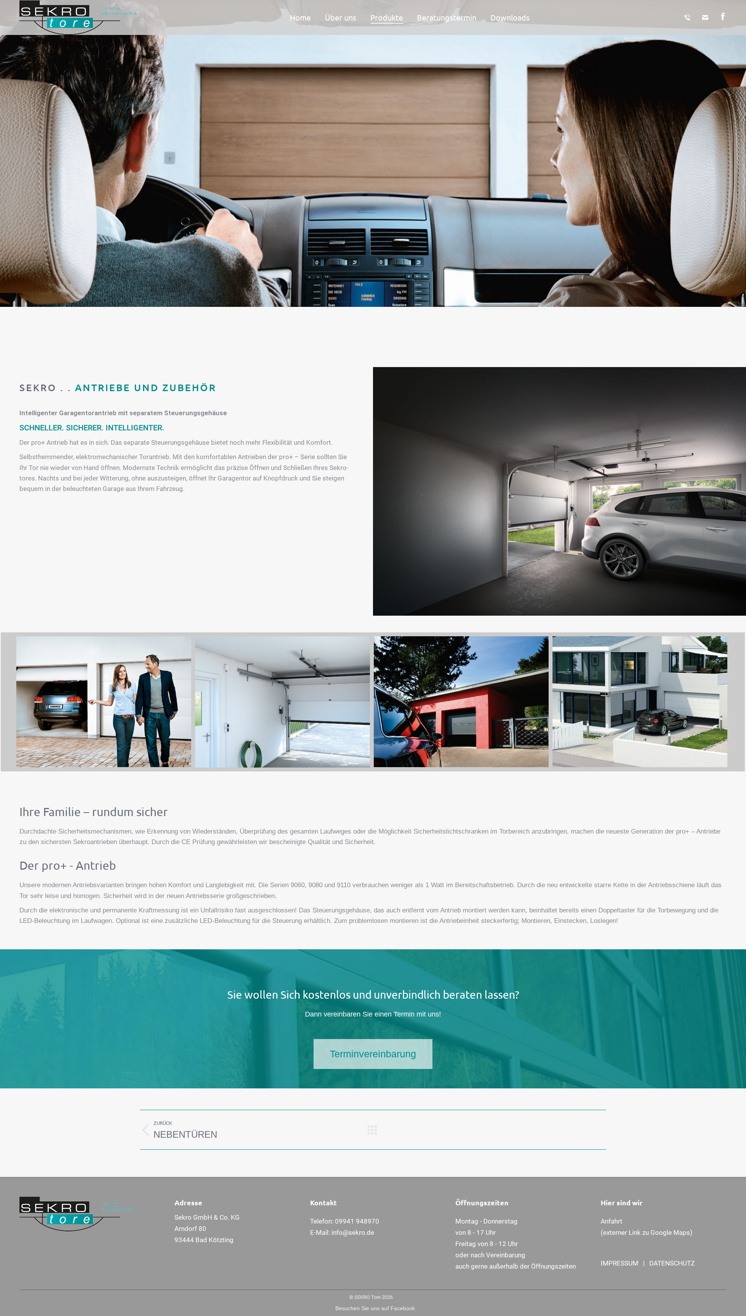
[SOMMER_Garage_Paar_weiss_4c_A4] (103, 702)
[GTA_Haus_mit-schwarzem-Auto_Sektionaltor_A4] (640, 702)
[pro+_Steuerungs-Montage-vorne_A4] (282, 702)
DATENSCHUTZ (672, 1263)
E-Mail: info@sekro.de (342, 1232)
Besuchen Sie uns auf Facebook (375, 1308)
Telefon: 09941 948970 (344, 1221)
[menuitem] (300, 17)
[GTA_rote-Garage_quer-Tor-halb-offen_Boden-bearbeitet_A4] (461, 702)
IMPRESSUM (619, 1263)
